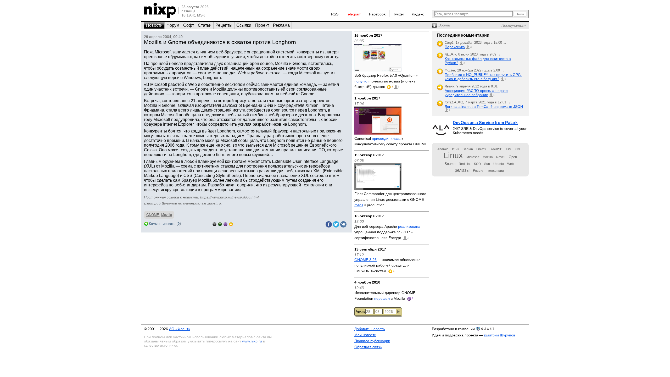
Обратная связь (368, 347)
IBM (508, 149)
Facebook (377, 14)
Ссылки (243, 25)
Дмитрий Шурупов (160, 203)
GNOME (152, 215)
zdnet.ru (214, 203)
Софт (188, 25)
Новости (154, 25)
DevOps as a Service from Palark (485, 122)
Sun (487, 163)
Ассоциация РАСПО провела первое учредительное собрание (476, 92)
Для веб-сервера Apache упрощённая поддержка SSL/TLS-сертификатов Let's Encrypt (387, 232)
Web (510, 163)
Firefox (481, 149)
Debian (467, 149)
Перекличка (455, 47)
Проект (262, 25)
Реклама (281, 25)
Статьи (204, 25)
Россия (478, 171)
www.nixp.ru (252, 341)
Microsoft (472, 157)
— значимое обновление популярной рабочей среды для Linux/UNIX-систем (387, 265)
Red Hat (465, 163)
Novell (500, 157)
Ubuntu (498, 163)
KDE (518, 149)
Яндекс (418, 14)
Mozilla (166, 215)
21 (471, 47)
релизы (462, 170)
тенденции (496, 170)
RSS (334, 14)
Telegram (353, 14)
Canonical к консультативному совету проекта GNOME (390, 141)
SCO (477, 163)
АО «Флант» (179, 329)
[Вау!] (231, 223)
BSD (455, 149)
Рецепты (223, 25)
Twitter (398, 14)
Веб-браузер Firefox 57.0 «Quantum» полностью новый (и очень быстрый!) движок (386, 81)
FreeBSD (495, 149)
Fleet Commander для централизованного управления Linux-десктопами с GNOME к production (390, 199)
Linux (453, 155)
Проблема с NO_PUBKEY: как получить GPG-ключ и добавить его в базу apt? (483, 77)
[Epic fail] (214, 223)
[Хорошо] (225, 223)
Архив (360, 311)
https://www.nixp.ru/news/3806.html (229, 197)
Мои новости (365, 335)
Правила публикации (372, 341)
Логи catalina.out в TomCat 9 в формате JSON (484, 106)
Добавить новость (369, 329)
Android (443, 149)
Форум (172, 25)
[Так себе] (220, 223)
